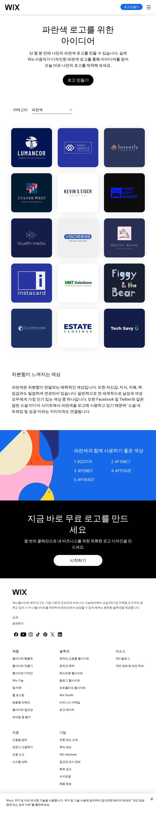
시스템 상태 (19, 762)
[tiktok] (38, 634)
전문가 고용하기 (22, 747)
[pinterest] (45, 634)
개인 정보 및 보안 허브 (130, 666)
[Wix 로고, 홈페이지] (19, 592)
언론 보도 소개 (69, 740)
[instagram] (30, 634)
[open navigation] (148, 7)
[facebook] (16, 634)
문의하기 (18, 623)
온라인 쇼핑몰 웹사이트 (74, 658)
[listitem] (31, 147)
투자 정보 (66, 747)
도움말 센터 (19, 740)
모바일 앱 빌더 (21, 717)
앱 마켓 (17, 688)
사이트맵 (65, 776)
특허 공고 (66, 769)
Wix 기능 (18, 680)
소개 (15, 617)
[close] (151, 799)
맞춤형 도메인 (21, 702)
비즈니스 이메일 (70, 702)
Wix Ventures (68, 754)
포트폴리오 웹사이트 (73, 688)
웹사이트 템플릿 (22, 658)
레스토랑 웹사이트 (71, 673)
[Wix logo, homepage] (12, 7)
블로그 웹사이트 (70, 680)
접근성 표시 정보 (70, 762)
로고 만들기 (131, 7)
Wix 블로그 (123, 658)
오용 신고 (18, 754)
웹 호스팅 (18, 695)
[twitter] (52, 634)
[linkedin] (60, 634)
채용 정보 (66, 784)
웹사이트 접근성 (22, 710)
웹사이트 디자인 (22, 673)
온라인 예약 (67, 666)
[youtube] (23, 634)
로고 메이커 (67, 710)
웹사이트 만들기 (22, 666)
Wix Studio (67, 695)
